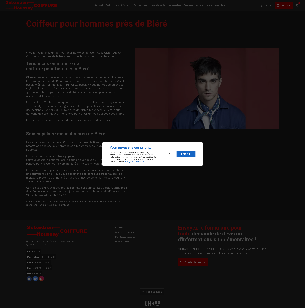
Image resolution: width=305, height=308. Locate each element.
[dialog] (152, 154)
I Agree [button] (186, 154)
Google (128, 162)
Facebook (138, 162)
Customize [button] (167, 154)
